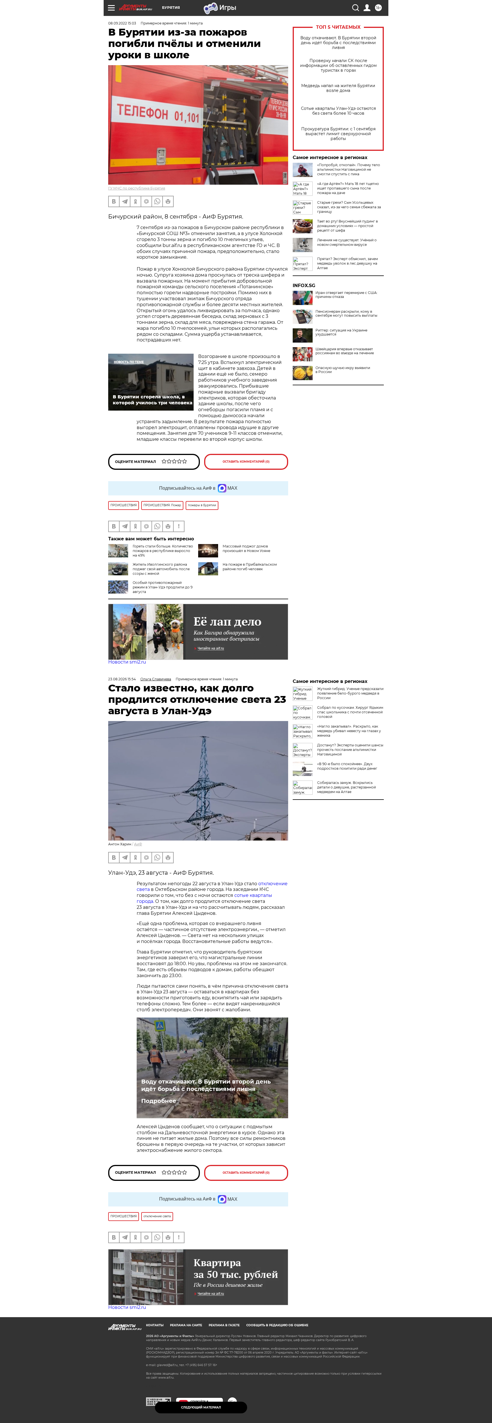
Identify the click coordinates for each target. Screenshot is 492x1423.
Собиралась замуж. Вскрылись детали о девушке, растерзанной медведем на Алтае (346, 787)
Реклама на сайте (186, 1325)
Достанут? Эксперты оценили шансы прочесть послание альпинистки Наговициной (350, 749)
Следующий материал (201, 1407)
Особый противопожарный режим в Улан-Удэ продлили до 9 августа (162, 587)
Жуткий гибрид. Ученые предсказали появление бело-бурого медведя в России (350, 693)
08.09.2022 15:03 (122, 23)
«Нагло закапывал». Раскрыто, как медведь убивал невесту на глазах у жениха (349, 731)
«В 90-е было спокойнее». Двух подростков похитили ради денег (347, 766)
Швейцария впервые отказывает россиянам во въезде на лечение (344, 351)
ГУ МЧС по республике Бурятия (136, 188)
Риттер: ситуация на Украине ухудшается (341, 332)
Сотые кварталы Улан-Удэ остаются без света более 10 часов (338, 111)
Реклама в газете (224, 1325)
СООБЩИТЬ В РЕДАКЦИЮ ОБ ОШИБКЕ (277, 1325)
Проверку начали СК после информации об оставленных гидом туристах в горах (338, 65)
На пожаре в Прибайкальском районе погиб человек (250, 566)
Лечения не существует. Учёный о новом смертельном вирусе (347, 242)
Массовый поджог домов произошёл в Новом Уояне (246, 548)
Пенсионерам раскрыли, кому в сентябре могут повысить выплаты (346, 314)
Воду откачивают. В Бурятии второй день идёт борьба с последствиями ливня (338, 43)
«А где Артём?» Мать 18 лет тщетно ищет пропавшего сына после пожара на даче (348, 188)
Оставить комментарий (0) (246, 462)
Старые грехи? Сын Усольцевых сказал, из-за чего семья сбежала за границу (349, 207)
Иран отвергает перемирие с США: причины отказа (346, 295)
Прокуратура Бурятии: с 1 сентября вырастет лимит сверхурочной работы (338, 134)
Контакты (154, 1325)
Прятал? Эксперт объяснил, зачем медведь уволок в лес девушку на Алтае (347, 263)
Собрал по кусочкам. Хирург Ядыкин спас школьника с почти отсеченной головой (350, 712)
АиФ (138, 844)
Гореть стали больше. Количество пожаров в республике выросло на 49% (163, 550)
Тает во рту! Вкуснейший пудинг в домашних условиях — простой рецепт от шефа (347, 225)
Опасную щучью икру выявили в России (342, 370)
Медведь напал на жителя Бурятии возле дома (338, 88)
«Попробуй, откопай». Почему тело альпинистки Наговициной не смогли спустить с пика (348, 169)
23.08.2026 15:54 (122, 679)
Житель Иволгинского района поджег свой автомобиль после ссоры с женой (161, 569)
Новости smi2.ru (127, 662)
